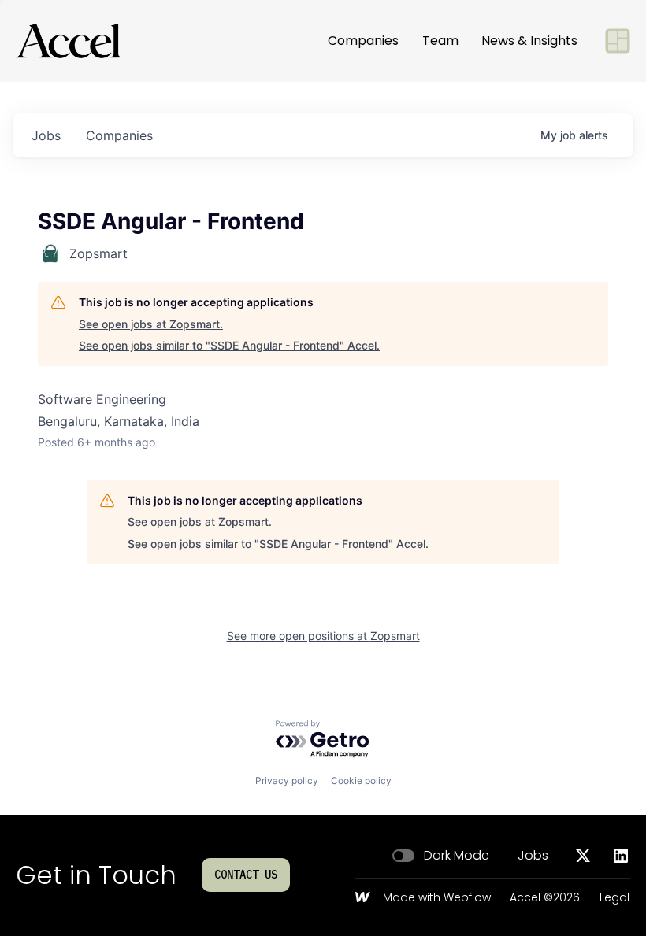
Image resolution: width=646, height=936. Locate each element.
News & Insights (529, 40)
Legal (614, 898)
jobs (46, 135)
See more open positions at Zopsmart (323, 635)
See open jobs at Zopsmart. (151, 324)
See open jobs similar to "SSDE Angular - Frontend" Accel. (229, 345)
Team (440, 40)
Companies (363, 40)
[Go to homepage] (68, 41)
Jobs (533, 856)
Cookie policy (361, 780)
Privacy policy (286, 780)
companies (119, 135)
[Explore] (617, 41)
